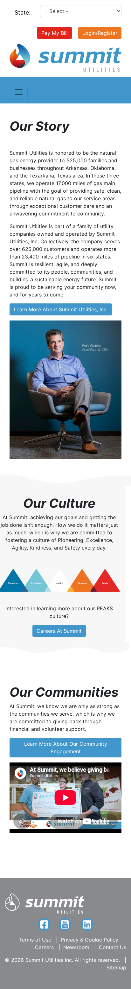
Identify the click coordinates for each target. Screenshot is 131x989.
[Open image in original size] (65, 57)
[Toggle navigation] (19, 92)
